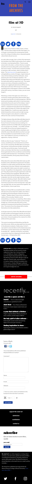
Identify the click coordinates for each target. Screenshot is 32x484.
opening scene (11, 72)
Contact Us (16, 424)
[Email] (2, 44)
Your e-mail (6, 442)
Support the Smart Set (16, 412)
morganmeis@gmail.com (12, 266)
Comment (7, 356)
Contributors (16, 420)
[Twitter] (8, 44)
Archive (13, 34)
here (16, 265)
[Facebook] (13, 44)
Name (5, 375)
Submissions (16, 416)
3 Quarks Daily (12, 259)
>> (7, 463)
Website (6, 385)
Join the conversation (16, 276)
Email (5, 381)
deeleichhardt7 (17, 27)
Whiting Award (10, 257)
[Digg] (18, 44)
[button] (5, 347)
